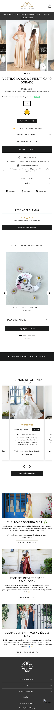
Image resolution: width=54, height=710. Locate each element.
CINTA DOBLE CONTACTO (27, 308)
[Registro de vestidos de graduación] (27, 561)
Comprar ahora (27, 149)
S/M (27, 103)
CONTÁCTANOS (26, 691)
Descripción (27, 178)
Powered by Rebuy (27, 338)
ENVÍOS (27, 183)
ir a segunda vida (27, 543)
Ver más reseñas (27, 473)
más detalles (27, 597)
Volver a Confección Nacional (29, 357)
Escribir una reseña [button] (27, 227)
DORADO (27, 112)
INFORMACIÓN (26, 680)
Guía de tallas (27, 121)
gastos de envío (23, 91)
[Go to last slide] (4, 293)
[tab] (20, 335)
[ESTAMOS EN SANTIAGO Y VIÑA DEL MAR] (27, 616)
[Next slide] (49, 293)
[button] (25, 466)
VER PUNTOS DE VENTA (27, 652)
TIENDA (26, 685)
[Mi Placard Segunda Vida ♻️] (27, 505)
